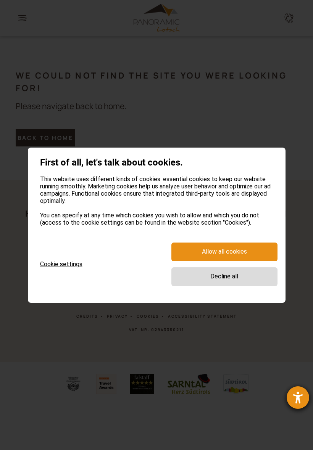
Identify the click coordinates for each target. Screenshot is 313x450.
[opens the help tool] (298, 397)
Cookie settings (61, 264)
